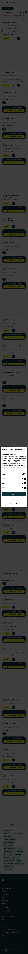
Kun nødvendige (14, 503)
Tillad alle (14, 494)
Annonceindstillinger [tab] (20, 449)
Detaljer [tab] (11, 449)
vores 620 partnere (10, 456)
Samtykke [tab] (4, 449)
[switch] (24, 479)
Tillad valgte (14, 499)
